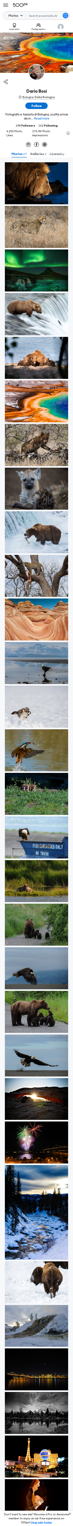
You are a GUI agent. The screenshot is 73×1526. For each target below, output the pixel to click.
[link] (36, 183)
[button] (65, 15)
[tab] (19, 153)
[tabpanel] (36, 841)
